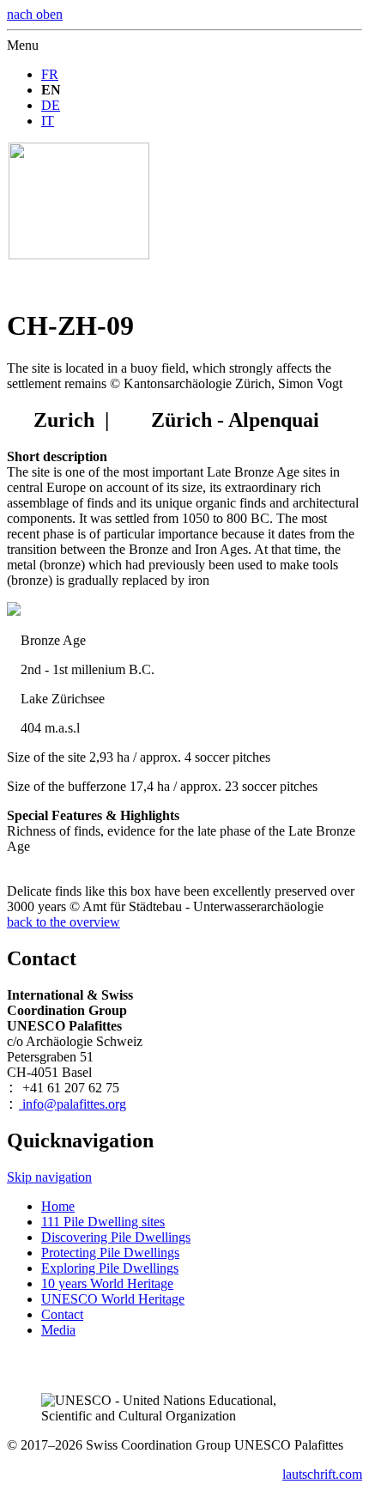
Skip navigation (49, 1177)
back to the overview (63, 922)
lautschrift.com (322, 1474)
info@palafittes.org (72, 1104)
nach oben (35, 14)
